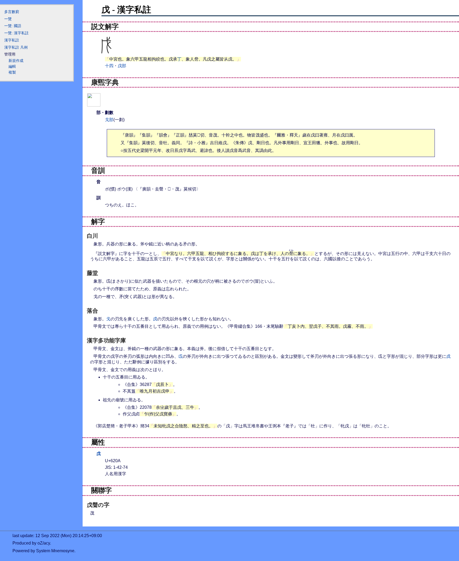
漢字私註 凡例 (16, 47)
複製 (12, 72)
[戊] (94, 103)
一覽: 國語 (12, 26)
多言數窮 (11, 12)
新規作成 (15, 60)
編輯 (12, 66)
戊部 (122, 65)
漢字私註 (11, 40)
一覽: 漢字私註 (16, 33)
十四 (109, 65)
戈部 (109, 119)
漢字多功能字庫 (106, 340)
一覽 (8, 19)
